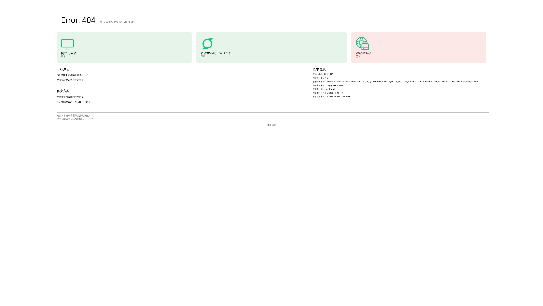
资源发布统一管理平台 (216, 53)
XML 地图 (271, 125)
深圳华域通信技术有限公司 (67, 119)
